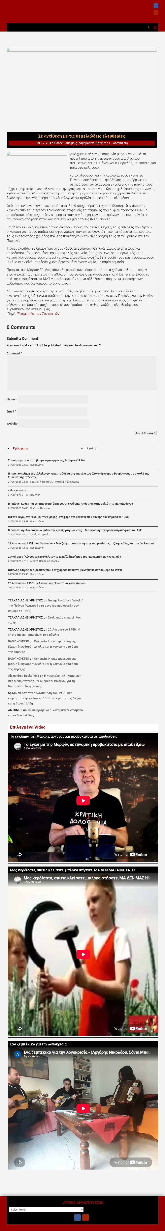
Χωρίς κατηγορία (39, 534)
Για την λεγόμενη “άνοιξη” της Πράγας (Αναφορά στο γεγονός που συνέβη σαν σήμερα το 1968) (69, 517)
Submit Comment (145, 433)
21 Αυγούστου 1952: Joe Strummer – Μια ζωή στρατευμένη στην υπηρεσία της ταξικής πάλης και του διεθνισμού (81, 543)
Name (12, 399)
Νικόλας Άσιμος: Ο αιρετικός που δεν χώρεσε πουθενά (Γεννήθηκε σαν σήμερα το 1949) (65, 570)
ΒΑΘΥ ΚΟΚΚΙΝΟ (18, 641)
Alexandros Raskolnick (23, 676)
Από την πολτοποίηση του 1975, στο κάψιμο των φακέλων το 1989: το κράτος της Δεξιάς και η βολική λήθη (45, 698)
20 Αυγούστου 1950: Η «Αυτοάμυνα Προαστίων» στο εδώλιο (47, 583)
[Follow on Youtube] (156, 12)
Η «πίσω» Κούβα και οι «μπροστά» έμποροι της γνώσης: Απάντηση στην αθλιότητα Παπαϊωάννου (70, 503)
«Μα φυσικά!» (17, 490)
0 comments (119, 143)
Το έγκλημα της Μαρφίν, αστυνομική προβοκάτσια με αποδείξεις (63, 736)
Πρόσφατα (20, 448)
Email (11, 411)
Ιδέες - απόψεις (66, 143)
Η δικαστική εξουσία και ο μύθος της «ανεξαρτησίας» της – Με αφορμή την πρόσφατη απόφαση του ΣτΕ (75, 530)
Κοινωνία (102, 143)
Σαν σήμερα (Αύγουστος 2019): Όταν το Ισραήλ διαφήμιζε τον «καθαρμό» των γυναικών (64, 556)
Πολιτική (59, 481)
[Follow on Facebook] (156, 5)
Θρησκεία (44, 561)
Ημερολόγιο (37, 464)
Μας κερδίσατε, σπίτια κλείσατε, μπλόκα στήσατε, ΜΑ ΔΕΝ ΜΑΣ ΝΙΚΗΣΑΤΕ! (72, 870)
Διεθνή (34, 561)
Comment (14, 353)
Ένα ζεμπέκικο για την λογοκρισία (38, 1044)
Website (12, 423)
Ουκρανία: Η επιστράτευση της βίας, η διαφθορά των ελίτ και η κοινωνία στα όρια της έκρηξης (43, 647)
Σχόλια (91, 448)
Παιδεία (34, 508)
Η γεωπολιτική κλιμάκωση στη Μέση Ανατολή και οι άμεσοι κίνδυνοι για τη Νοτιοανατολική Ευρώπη (44, 681)
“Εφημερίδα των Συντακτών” (38, 314)
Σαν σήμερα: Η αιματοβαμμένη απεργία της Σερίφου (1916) (46, 460)
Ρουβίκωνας (72, 481)
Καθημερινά (86, 143)
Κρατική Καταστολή (41, 481)
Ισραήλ (55, 561)
